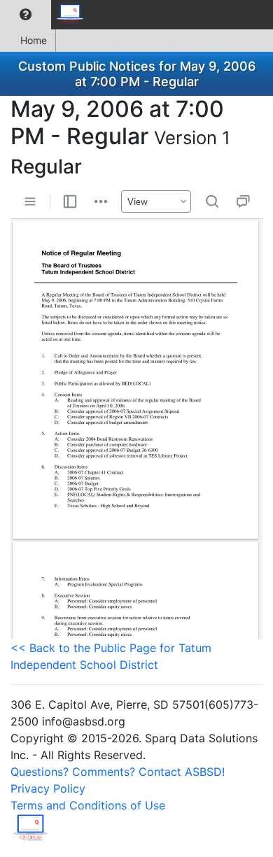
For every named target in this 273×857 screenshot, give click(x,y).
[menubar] (46, 14)
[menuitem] (25, 14)
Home (33, 40)
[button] (25, 15)
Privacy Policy (47, 788)
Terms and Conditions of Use (87, 805)
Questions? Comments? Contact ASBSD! (117, 772)
